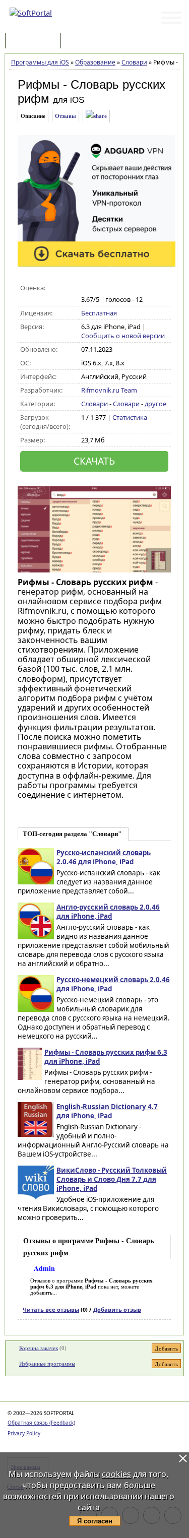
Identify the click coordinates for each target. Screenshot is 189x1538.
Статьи (85, 41)
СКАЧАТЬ (94, 461)
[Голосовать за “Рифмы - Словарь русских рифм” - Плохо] (97, 288)
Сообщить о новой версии (123, 335)
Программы (35, 41)
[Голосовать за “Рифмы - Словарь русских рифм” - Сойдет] (107, 288)
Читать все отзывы (51, 1309)
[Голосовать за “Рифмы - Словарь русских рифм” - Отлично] (128, 288)
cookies (116, 1474)
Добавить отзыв (117, 1309)
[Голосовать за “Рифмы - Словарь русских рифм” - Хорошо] (118, 288)
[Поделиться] (96, 116)
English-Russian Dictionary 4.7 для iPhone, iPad (107, 1111)
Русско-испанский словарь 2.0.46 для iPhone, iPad (103, 857)
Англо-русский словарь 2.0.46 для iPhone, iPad (108, 912)
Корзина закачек (38, 1348)
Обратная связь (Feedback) (41, 1422)
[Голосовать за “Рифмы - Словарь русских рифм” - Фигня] (86, 288)
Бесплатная (99, 312)
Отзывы (65, 116)
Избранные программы (47, 1364)
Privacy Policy (24, 1433)
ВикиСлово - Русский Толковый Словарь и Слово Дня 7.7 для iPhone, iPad (111, 1179)
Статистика (129, 417)
